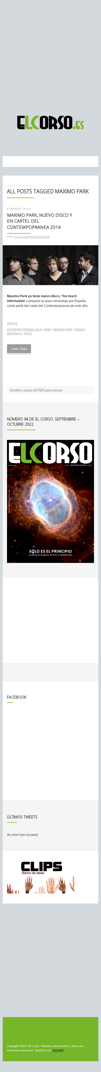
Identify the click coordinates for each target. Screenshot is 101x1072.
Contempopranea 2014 (24, 329)
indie (47, 329)
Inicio (11, 185)
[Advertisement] (50, 55)
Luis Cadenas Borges (31, 237)
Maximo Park (62, 329)
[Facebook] (46, 142)
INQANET (58, 1050)
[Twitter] (56, 142)
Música (12, 323)
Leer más (19, 348)
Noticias (24, 185)
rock (28, 333)
